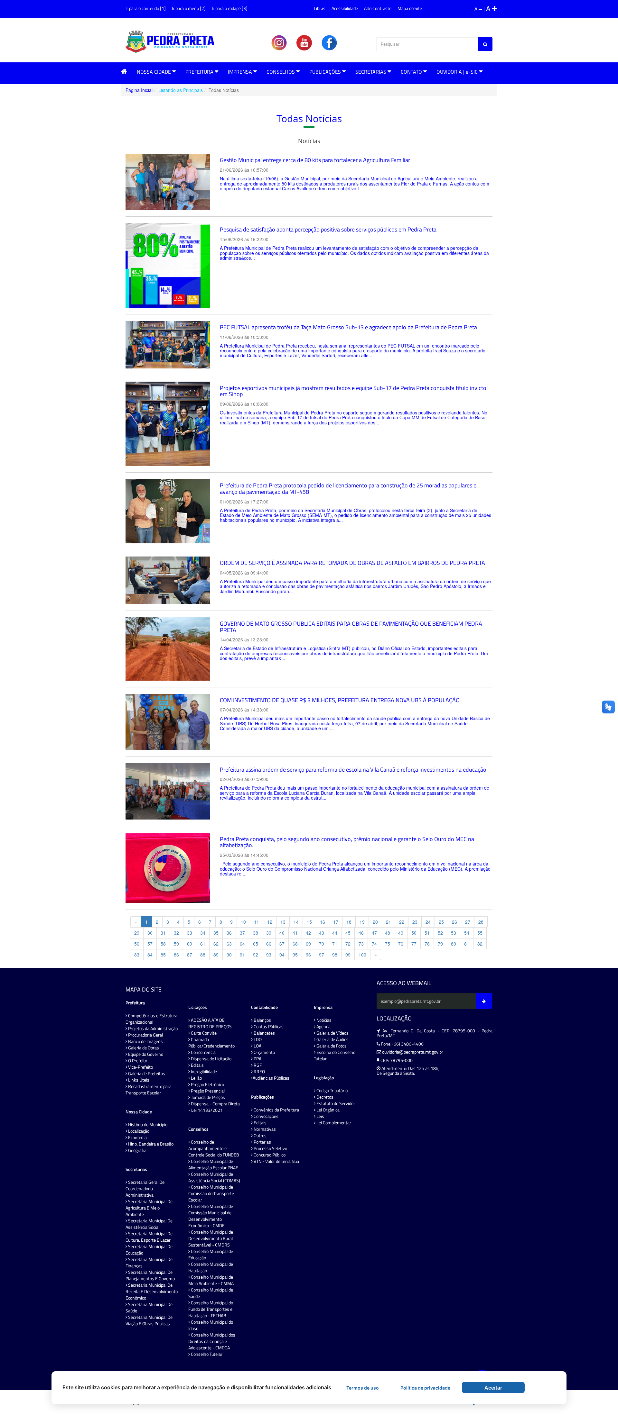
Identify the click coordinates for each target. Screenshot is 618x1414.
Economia (137, 1137)
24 (428, 922)
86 (176, 954)
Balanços (262, 1020)
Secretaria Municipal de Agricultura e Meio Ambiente (149, 1208)
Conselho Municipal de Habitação (210, 1267)
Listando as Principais (180, 90)
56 (136, 943)
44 (334, 932)
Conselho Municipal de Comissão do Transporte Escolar (211, 1193)
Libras (319, 8)
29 (136, 932)
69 (308, 943)
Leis (319, 1116)
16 (322, 922)
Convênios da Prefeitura (276, 1110)
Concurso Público (269, 1155)
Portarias (262, 1142)
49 (400, 932)
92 (255, 954)
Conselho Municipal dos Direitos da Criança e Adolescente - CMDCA (211, 1341)
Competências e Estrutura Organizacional (151, 1018)
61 (202, 943)
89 (216, 954)
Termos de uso (362, 1388)
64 (242, 943)
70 (321, 943)
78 (427, 943)
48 (387, 932)
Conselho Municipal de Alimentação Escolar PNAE (213, 1164)
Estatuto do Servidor (335, 1103)
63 (229, 943)
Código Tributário (331, 1090)
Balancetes (264, 1033)
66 (268, 943)
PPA (257, 1059)
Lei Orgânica (327, 1110)
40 (282, 932)
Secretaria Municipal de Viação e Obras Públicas (149, 1320)
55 (479, 932)
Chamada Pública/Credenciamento (211, 1042)
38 (255, 932)
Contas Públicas (268, 1026)
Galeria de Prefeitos (146, 1073)
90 (229, 954)
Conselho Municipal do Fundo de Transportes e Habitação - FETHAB (210, 1309)
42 (308, 932)
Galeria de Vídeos (332, 1033)
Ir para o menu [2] (189, 8)
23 (414, 922)
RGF (257, 1065)
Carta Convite (203, 1033)
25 (441, 922)
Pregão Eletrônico (207, 1084)
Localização (138, 1131)
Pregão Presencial (207, 1091)
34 (202, 932)
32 (176, 932)
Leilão (196, 1078)
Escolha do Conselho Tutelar (334, 1055)
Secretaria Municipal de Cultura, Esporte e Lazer (149, 1236)
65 (255, 943)
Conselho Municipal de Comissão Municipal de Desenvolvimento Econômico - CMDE (210, 1216)
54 (466, 932)
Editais (197, 1065)
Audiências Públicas (271, 1078)
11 (256, 922)
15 (309, 922)
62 (216, 943)
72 (348, 943)
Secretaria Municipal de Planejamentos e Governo (150, 1275)
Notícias (323, 1020)
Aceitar (493, 1387)
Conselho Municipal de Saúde (210, 1293)
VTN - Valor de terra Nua (276, 1161)
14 (296, 922)
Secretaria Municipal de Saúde (149, 1307)
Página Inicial (139, 90)
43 (321, 932)
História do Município (147, 1124)
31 (163, 932)
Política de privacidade (425, 1388)
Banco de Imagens (145, 1041)
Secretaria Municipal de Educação (149, 1249)
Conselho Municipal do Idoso (210, 1325)
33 (189, 932)
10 (243, 922)
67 (282, 943)
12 (269, 922)
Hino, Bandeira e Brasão (150, 1144)
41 (295, 932)
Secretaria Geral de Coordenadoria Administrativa (145, 1188)
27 (467, 922)
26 (454, 922)
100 (362, 954)
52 (440, 932)
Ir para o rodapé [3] (230, 8)
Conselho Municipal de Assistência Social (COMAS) (214, 1177)
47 (374, 932)
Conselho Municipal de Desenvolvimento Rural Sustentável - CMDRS (210, 1238)
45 (348, 932)
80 (453, 943)
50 (414, 932)
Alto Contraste (377, 8)
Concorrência (203, 1052)
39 (268, 932)
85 (163, 954)
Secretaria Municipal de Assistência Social (149, 1224)
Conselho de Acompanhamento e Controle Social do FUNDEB (213, 1148)
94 (282, 954)
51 (427, 932)
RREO (259, 1071)
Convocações (265, 1116)
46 (361, 932)
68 (295, 943)
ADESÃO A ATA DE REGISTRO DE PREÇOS (210, 1023)
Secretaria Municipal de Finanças (149, 1262)
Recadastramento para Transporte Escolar (149, 1089)
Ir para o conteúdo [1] (146, 8)
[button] (124, 71)
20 (375, 922)
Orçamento (264, 1052)
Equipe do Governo (145, 1054)
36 (229, 932)
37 (242, 932)
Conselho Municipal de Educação (210, 1254)
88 (202, 954)
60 (189, 943)
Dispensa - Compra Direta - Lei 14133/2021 (214, 1107)
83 (136, 954)
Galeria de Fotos (331, 1046)
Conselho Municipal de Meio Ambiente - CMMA (211, 1280)
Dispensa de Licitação (210, 1059)
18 (348, 922)
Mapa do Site (410, 8)
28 (480, 922)
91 (242, 954)
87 (189, 954)
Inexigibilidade (203, 1071)
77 (414, 943)
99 (348, 954)
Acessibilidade (345, 8)
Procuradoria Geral (145, 1035)
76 (400, 943)
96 (308, 954)
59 (176, 943)
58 (163, 943)
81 (466, 943)
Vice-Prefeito (140, 1067)
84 (150, 954)
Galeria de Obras (143, 1048)
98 (334, 954)
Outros (260, 1135)
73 (361, 943)
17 (335, 922)
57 (150, 943)
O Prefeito (137, 1060)
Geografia (136, 1150)
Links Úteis (138, 1080)
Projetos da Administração (152, 1028)
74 (374, 943)
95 (295, 954)
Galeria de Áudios (332, 1039)
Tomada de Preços (207, 1097)
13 (283, 922)
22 (401, 922)
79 (440, 943)
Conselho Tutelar (206, 1354)
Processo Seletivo (270, 1148)
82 (479, 943)
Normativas (264, 1129)
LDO (257, 1039)
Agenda (323, 1026)
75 (387, 943)
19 (362, 922)
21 (388, 922)
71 (334, 943)
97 (321, 954)
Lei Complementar (333, 1122)
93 (268, 954)
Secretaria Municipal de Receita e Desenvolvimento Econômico (152, 1291)
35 (216, 932)
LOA (257, 1046)
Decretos (324, 1097)
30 (150, 932)
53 (453, 932)
